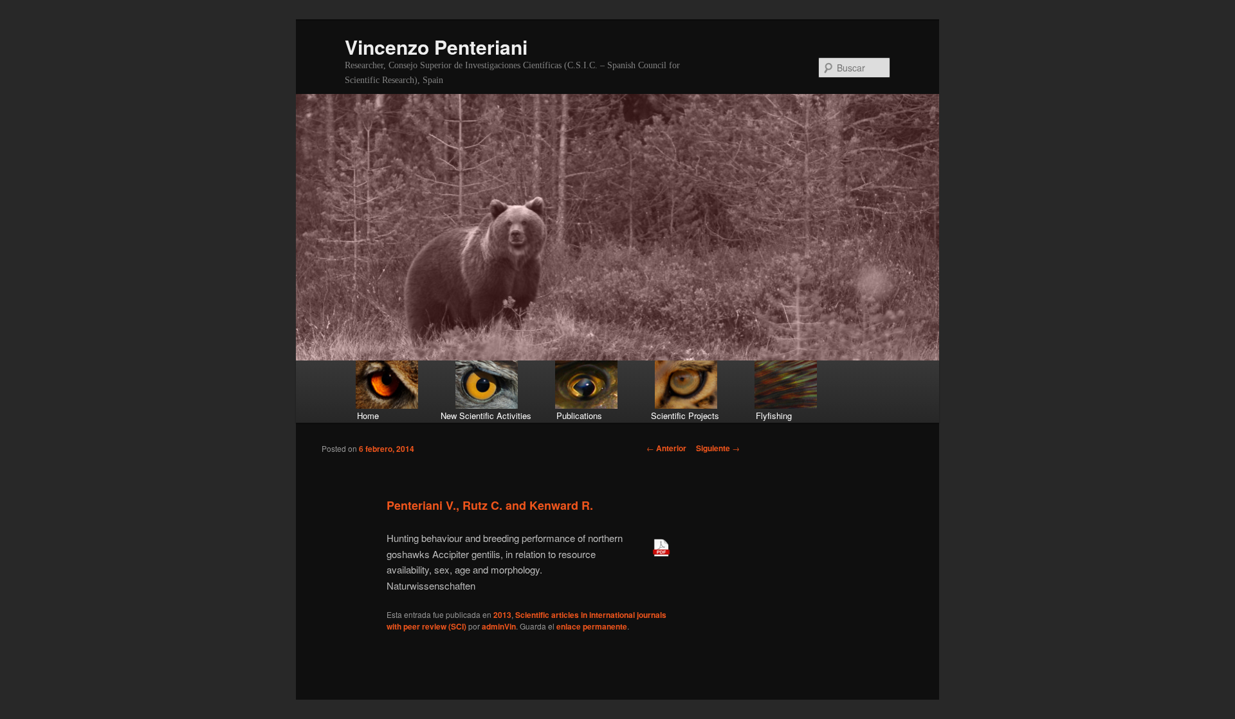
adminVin (499, 626)
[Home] (387, 384)
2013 (502, 615)
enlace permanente (591, 626)
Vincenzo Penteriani (436, 47)
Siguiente (718, 448)
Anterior (666, 448)
